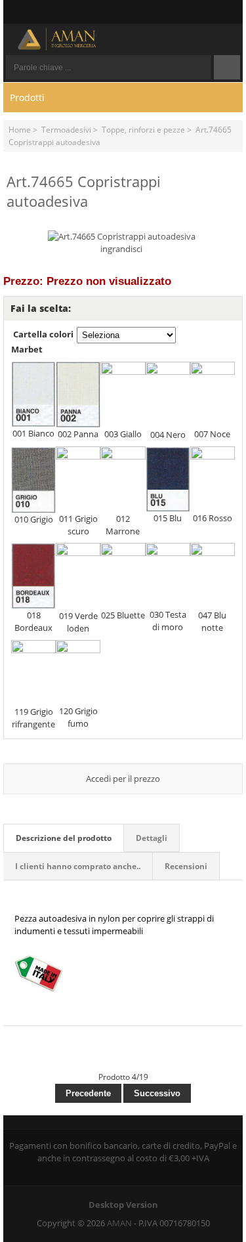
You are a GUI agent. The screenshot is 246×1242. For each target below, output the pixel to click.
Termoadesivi (66, 129)
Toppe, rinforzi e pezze (143, 129)
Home (20, 129)
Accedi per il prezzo (123, 778)
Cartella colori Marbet (42, 341)
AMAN (119, 1223)
